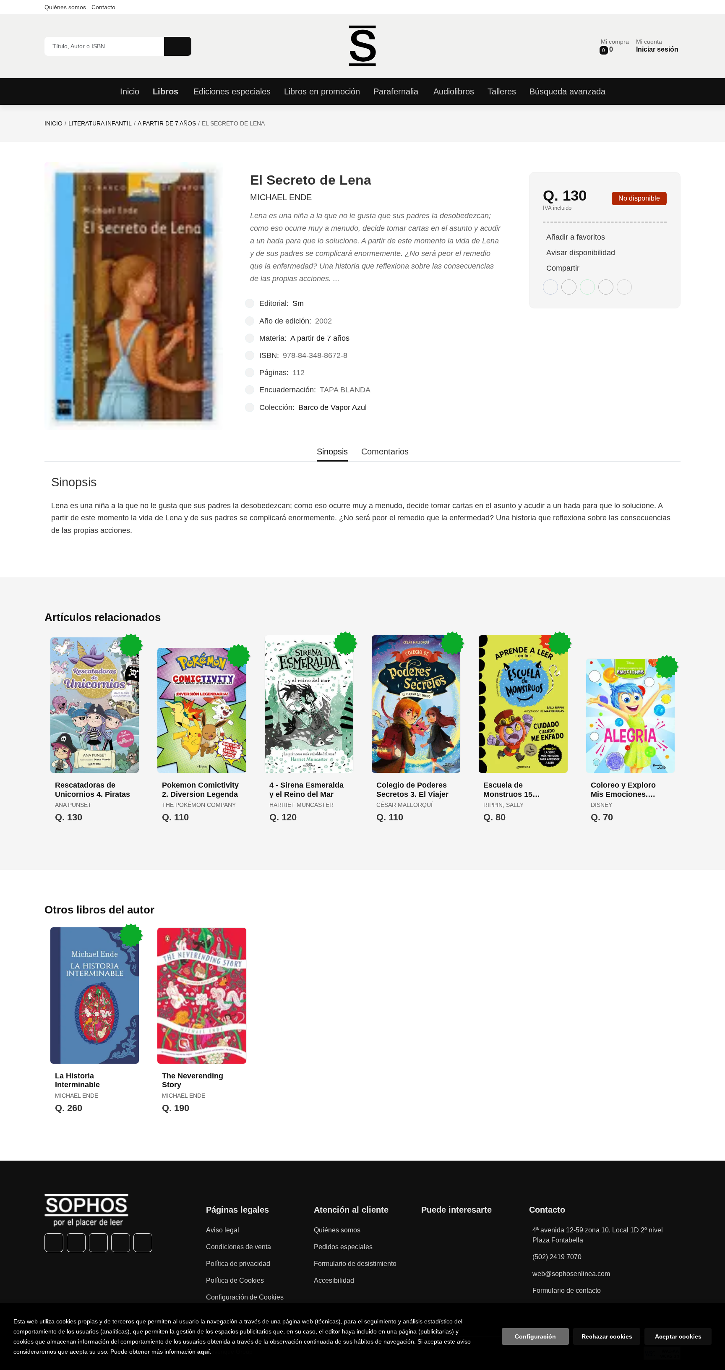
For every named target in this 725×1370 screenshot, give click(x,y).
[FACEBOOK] (53, 1242)
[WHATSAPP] (120, 1242)
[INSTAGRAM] (98, 1242)
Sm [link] (298, 303)
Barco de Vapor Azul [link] (332, 407)
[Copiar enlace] (624, 287)
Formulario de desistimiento (355, 1263)
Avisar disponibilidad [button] (580, 252)
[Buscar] (177, 46)
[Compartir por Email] (605, 287)
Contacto (103, 7)
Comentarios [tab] (385, 451)
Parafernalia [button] (395, 91)
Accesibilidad (334, 1280)
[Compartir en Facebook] (550, 287)
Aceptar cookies (678, 1336)
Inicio (53, 123)
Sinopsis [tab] (332, 451)
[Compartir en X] (568, 287)
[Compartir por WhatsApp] (587, 287)
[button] (615, 46)
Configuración (535, 1336)
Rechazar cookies (607, 1336)
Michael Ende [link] (281, 197)
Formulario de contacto (566, 1290)
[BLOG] (142, 1242)
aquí (203, 1351)
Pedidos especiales (343, 1246)
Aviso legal (222, 1230)
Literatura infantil (100, 123)
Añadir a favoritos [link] (575, 237)
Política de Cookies (235, 1280)
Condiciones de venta (238, 1246)
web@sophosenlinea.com (571, 1273)
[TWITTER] (76, 1242)
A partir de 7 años (167, 123)
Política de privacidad (238, 1263)
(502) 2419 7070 (557, 1256)
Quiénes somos (65, 7)
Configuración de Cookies (245, 1297)
